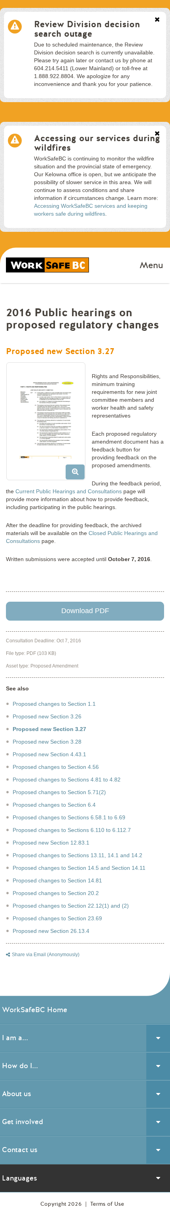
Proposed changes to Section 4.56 (56, 767)
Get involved (22, 1121)
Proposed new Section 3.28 (47, 742)
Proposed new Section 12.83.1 (51, 842)
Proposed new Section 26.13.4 (51, 931)
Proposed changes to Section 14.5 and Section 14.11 (79, 868)
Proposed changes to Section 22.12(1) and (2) (71, 906)
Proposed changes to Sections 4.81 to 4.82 (67, 779)
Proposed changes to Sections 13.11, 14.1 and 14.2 (77, 855)
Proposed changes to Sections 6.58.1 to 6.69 (69, 817)
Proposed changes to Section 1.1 (54, 704)
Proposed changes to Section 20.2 (56, 893)
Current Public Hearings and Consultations (68, 491)
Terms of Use (107, 1204)
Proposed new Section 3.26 (47, 716)
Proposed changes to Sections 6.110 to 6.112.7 (72, 830)
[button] (49, 424)
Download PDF (85, 611)
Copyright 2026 (61, 1204)
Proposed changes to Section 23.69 (57, 918)
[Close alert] (157, 20)
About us (16, 1094)
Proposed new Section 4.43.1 (49, 754)
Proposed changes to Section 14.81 (57, 880)
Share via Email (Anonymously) (45, 954)
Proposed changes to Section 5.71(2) (59, 792)
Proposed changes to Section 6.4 (54, 805)
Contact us (20, 1149)
